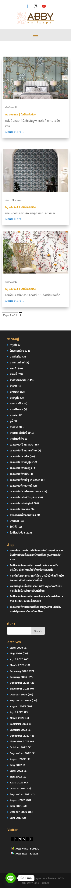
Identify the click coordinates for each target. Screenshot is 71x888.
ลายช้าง (14, 427)
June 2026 (16, 648)
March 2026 (17, 665)
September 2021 (20, 794)
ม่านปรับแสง (16, 409)
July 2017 (15, 818)
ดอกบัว (13, 368)
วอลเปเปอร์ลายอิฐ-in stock (25, 480)
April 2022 (16, 783)
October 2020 (18, 812)
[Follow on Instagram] (35, 6)
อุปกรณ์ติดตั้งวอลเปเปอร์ (23, 515)
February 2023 (19, 724)
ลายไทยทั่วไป (17, 439)
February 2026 (19, 671)
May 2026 (16, 653)
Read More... (14, 131)
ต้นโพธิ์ (13, 374)
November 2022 (19, 741)
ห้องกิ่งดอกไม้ (11, 282)
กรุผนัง (13, 345)
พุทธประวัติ (15, 404)
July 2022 (16, 765)
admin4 (13, 115)
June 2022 (16, 771)
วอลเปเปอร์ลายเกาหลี (21, 486)
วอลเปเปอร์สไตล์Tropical (23, 497)
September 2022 (20, 753)
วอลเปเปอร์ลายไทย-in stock (25, 492)
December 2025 (20, 683)
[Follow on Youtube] (44, 6)
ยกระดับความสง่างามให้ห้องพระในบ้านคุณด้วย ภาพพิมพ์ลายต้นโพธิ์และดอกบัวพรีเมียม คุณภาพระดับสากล (36, 555)
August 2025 (18, 706)
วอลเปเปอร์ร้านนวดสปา (22, 445)
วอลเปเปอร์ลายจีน (19, 456)
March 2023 (17, 718)
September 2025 (20, 700)
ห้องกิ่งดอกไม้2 (11, 107)
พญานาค (14, 392)
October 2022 (18, 747)
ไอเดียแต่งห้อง (28, 115)
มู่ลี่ (11, 421)
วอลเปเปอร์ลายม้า (19, 474)
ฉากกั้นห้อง (15, 357)
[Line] (10, 878)
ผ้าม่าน (13, 386)
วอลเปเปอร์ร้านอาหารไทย (23, 451)
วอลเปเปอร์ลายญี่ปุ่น (20, 462)
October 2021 (18, 788)
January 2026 (18, 677)
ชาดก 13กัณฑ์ (17, 363)
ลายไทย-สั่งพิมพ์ (18, 433)
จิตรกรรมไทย (17, 351)
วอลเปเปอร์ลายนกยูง (21, 468)
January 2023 (18, 730)
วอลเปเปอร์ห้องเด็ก (20, 509)
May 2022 (16, 777)
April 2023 (16, 712)
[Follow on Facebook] (27, 6)
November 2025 (19, 689)
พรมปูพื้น (14, 398)
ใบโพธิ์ (13, 527)
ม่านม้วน (14, 415)
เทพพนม (14, 521)
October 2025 (18, 695)
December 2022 (20, 736)
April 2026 (16, 659)
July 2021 (16, 806)
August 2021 (17, 800)
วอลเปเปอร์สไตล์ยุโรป (21, 503)
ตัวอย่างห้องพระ (18, 380)
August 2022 (18, 759)
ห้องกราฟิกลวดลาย (13, 200)
